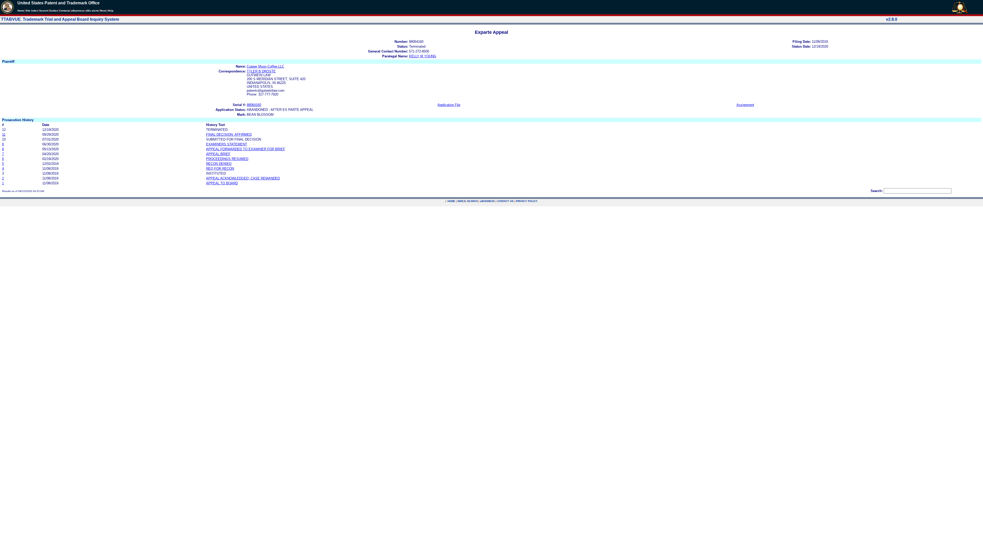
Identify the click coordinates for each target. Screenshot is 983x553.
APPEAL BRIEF (218, 154)
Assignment (745, 105)
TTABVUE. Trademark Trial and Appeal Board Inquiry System (60, 19)
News (103, 10)
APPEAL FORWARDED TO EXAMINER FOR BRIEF (245, 149)
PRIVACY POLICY (527, 201)
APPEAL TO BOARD (222, 183)
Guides (53, 10)
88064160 (254, 105)
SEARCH (472, 201)
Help (110, 10)
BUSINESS (487, 201)
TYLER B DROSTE (261, 71)
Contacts (64, 10)
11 (3, 134)
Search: (877, 191)
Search (43, 10)
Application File (448, 105)
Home (21, 10)
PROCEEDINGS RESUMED (227, 159)
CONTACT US (505, 201)
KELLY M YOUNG (422, 56)
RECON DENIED (218, 164)
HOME (451, 201)
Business (77, 10)
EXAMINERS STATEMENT (226, 144)
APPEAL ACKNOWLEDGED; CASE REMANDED (243, 178)
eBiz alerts (92, 10)
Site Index (32, 10)
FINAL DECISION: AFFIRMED (229, 134)
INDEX (461, 201)
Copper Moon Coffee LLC (265, 66)
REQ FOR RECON (220, 169)
